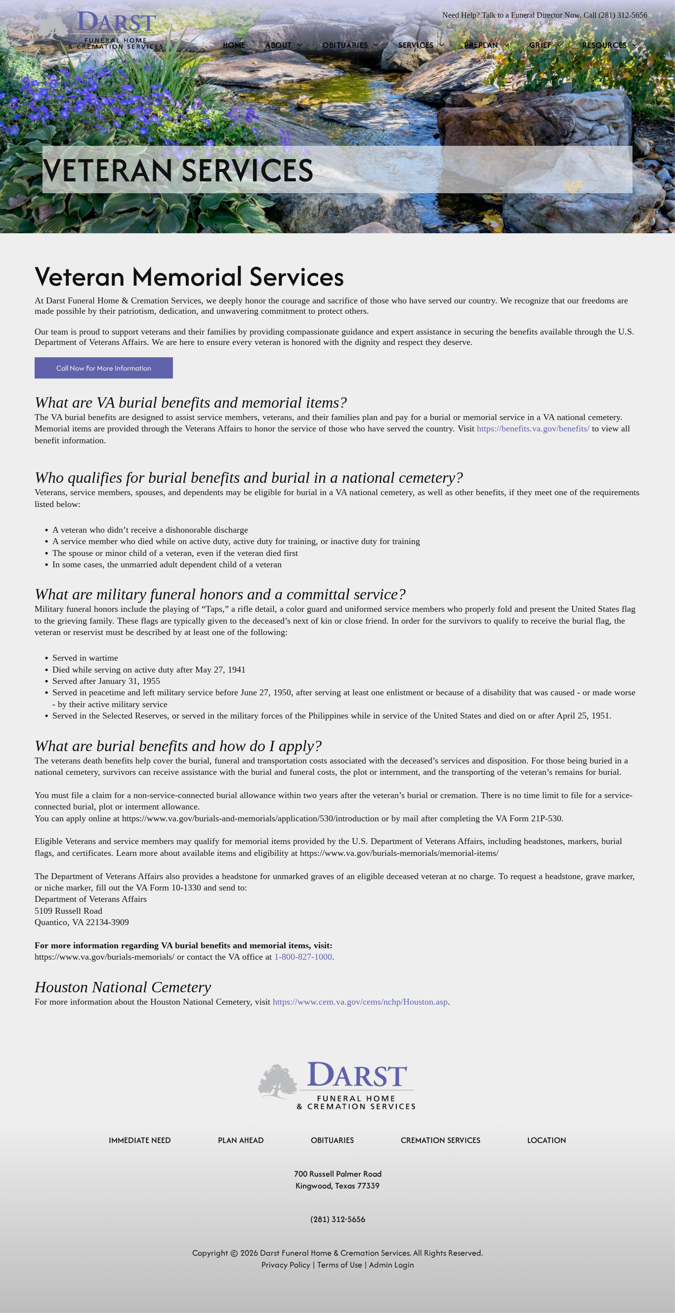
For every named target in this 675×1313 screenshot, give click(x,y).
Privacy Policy (285, 1265)
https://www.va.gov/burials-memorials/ (104, 957)
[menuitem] (234, 45)
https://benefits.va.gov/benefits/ (533, 428)
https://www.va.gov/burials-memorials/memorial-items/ (399, 853)
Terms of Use (339, 1265)
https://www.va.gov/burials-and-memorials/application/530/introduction (250, 818)
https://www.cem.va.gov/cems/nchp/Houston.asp (360, 1002)
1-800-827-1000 (303, 957)
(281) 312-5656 (337, 1219)
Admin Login (391, 1265)
